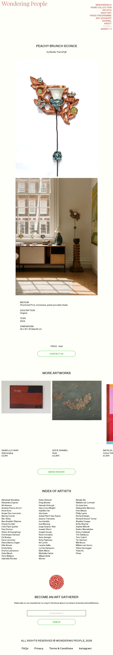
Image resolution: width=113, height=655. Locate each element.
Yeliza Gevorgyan (84, 548)
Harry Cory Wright (47, 508)
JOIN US (56, 622)
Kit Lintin (43, 542)
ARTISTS (107, 10)
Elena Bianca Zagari (10, 542)
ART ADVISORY (104, 18)
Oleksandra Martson (85, 508)
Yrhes (78, 553)
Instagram (85, 648)
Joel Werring (44, 524)
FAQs (24, 648)
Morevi (42, 558)
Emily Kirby (6, 548)
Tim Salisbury (82, 534)
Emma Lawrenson (10, 550)
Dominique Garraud (10, 534)
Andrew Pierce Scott (11, 508)
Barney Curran (8, 516)
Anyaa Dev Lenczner (11, 513)
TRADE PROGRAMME (100, 15)
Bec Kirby (6, 518)
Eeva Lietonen (8, 540)
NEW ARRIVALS (104, 5)
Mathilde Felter (46, 553)
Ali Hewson (6, 505)
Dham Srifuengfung (10, 532)
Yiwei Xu (80, 550)
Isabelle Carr (44, 510)
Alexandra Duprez (9, 502)
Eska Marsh (6, 553)
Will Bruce (80, 542)
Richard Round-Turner (86, 518)
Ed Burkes (6, 537)
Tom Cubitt (81, 537)
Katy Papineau (45, 540)
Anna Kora (6, 510)
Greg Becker (44, 502)
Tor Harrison (81, 540)
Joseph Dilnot (45, 529)
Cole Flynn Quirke (9, 526)
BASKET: (106, 29)
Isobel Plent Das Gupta (49, 516)
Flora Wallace (7, 556)
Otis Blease (81, 510)
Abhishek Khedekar (10, 500)
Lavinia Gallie (45, 545)
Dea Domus (7, 529)
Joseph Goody (45, 532)
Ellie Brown (6, 545)
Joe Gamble (44, 521)
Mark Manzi (44, 550)
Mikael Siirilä (44, 556)
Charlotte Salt (8, 524)
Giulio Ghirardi (45, 500)
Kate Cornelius (46, 534)
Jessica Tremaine (47, 518)
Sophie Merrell (82, 526)
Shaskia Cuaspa (83, 521)
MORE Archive (56, 472)
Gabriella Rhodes (9, 558)
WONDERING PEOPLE (70, 640)
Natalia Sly (81, 500)
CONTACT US (56, 354)
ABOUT (108, 23)
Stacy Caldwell (83, 532)
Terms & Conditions (61, 648)
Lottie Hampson (46, 548)
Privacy (38, 648)
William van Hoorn (84, 545)
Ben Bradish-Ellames (11, 521)
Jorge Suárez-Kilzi (47, 526)
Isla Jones (43, 513)
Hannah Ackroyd (46, 505)
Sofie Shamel (82, 524)
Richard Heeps (82, 516)
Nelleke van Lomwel (85, 502)
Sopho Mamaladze (84, 529)
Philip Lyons (81, 513)
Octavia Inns (82, 505)
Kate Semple (45, 537)
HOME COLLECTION (101, 7)
